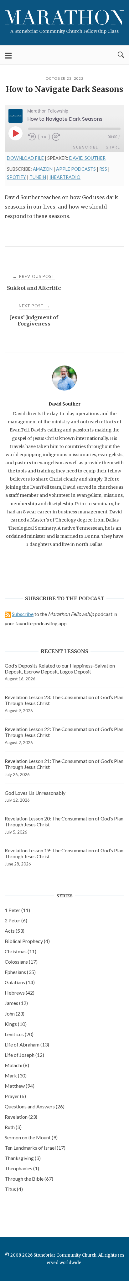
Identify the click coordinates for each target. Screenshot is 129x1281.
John (14, 1013)
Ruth (13, 1127)
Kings (16, 1024)
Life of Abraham (27, 1044)
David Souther (87, 158)
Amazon (43, 169)
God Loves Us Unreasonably (35, 793)
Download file (25, 158)
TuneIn (37, 177)
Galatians (20, 982)
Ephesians (20, 972)
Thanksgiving (23, 1158)
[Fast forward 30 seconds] (60, 137)
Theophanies (22, 1168)
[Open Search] (120, 55)
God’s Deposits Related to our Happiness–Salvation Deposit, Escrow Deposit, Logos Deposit (60, 668)
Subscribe (85, 147)
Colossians (21, 962)
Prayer (15, 1096)
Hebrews (19, 993)
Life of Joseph (24, 1055)
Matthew (19, 1086)
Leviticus (19, 1034)
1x (44, 136)
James (16, 1003)
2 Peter (16, 920)
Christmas (20, 951)
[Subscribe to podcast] (8, 614)
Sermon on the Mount (31, 1137)
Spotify (16, 177)
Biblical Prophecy (27, 941)
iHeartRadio (64, 177)
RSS (103, 169)
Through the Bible (29, 1179)
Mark (16, 1075)
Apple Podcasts (76, 169)
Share (113, 147)
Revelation (21, 1117)
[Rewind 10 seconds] (32, 137)
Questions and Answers (34, 1106)
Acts (14, 931)
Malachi (17, 1065)
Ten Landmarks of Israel (35, 1148)
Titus (14, 1189)
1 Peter (17, 910)
